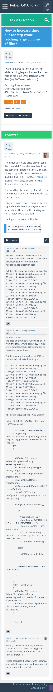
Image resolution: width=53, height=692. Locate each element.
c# (23, 102)
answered (8, 154)
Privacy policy (39, 684)
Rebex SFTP (20, 108)
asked (6, 62)
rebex (9, 102)
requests (30, 176)
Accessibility (38, 687)
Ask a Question (22, 20)
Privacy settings (21, 684)
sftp (17, 102)
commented (10, 248)
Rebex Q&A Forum (25, 5)
